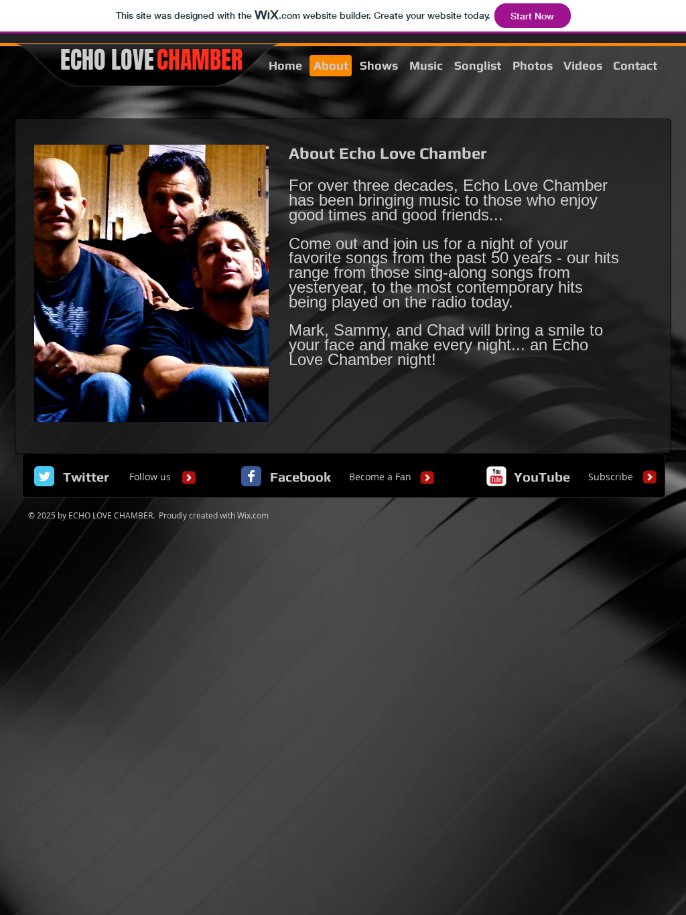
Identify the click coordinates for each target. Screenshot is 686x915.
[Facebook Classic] (251, 476)
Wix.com (253, 515)
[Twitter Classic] (44, 476)
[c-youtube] (496, 476)
